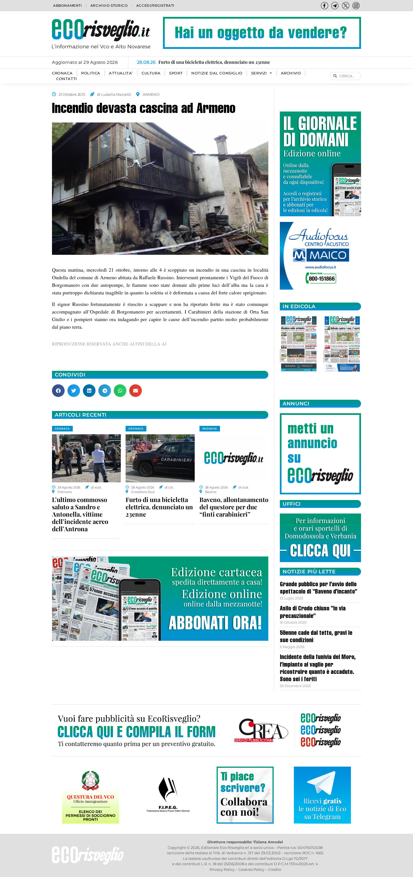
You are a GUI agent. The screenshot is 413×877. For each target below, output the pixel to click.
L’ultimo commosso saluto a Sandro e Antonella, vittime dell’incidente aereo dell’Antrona (80, 514)
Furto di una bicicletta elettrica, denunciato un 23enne (159, 506)
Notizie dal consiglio (216, 73)
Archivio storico (109, 5)
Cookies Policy (251, 869)
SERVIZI (259, 73)
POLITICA (90, 73)
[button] (58, 390)
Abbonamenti (67, 5)
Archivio (291, 73)
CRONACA (62, 73)
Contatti (66, 79)
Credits (274, 869)
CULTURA (151, 73)
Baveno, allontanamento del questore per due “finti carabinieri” (233, 506)
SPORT (176, 73)
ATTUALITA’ (121, 73)
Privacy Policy (222, 869)
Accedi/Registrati (155, 5)
